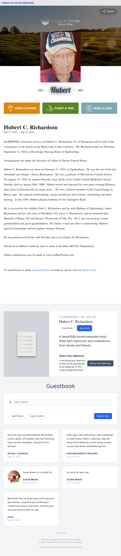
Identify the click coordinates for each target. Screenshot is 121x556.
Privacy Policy (52, 542)
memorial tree (42, 270)
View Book (67, 328)
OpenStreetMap (64, 547)
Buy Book (84, 328)
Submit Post (103, 415)
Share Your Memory (100, 363)
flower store (89, 270)
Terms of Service (69, 542)
